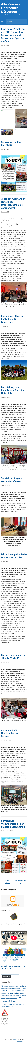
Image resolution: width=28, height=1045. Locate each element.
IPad (8, 993)
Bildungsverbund (4, 988)
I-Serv (22, 990)
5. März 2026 (5, 662)
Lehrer (7, 995)
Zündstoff (3, 1006)
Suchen (24, 21)
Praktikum (7, 998)
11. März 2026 (5, 561)
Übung (11, 1006)
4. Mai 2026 (4, 326)
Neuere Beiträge (20, 882)
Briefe (22, 988)
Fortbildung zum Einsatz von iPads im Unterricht (12, 390)
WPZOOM (19, 1041)
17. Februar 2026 (6, 740)
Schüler (12, 1001)
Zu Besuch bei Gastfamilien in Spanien (9, 733)
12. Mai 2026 (5, 45)
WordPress (14, 1039)
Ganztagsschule (10, 990)
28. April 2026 (5, 397)
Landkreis (22, 993)
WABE (17, 1004)
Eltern (24, 988)
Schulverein (4, 1001)
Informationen (3, 993)
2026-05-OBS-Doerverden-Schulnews (10, 974)
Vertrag (14, 1004)
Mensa (14, 995)
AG (2, 986)
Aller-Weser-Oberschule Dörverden (10, 8)
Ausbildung (6, 986)
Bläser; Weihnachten (16, 988)
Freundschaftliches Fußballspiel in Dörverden (12, 319)
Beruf (24, 986)
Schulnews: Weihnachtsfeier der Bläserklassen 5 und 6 (13, 823)
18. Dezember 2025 (7, 831)
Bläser (10, 988)
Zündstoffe (7, 1006)
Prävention (15, 998)
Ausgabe (13, 986)
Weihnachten (21, 1004)
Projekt (11, 998)
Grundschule (18, 990)
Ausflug (10, 986)
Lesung (10, 995)
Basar (21, 986)
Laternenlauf (3, 995)
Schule (20, 998)
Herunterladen (6, 976)
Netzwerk (20, 995)
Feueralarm (3, 990)
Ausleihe (17, 986)
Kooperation (14, 993)
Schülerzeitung (6, 1004)
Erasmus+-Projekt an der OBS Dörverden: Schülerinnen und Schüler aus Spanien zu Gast (13, 35)
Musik (16, 995)
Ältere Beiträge (7, 882)
